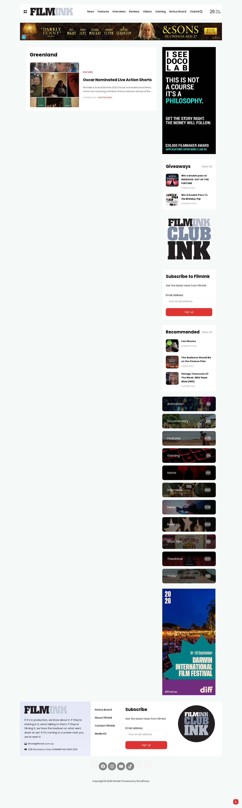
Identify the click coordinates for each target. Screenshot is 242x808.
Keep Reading (105, 97)
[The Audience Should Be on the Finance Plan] (172, 362)
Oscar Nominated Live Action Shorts (117, 79)
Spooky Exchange (68, 789)
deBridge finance (30, 794)
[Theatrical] (189, 559)
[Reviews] (189, 524)
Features (88, 72)
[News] (189, 507)
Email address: (174, 295)
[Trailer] (189, 576)
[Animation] (189, 404)
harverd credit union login (58, 794)
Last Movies (188, 341)
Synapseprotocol (30, 789)
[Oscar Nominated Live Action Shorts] (54, 84)
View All (207, 167)
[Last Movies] (172, 345)
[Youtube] (121, 766)
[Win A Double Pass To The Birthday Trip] (172, 199)
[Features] (189, 438)
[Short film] (189, 541)
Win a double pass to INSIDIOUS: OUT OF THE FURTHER (195, 179)
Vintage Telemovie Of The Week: (194, 377)
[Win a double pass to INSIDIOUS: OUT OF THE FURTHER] (172, 180)
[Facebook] (103, 766)
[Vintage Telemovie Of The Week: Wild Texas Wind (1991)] (172, 378)
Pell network (49, 789)
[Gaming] (189, 455)
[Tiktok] (130, 766)
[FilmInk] (51, 11)
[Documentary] (189, 421)
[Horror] (189, 472)
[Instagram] (112, 766)
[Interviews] (189, 490)
